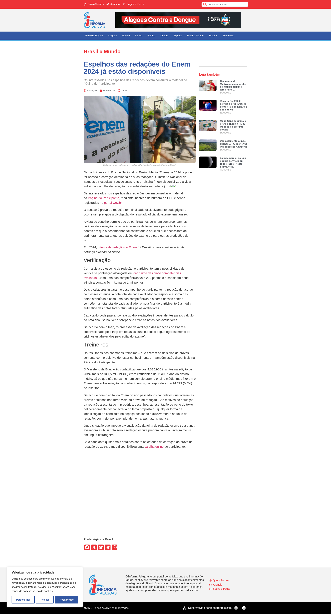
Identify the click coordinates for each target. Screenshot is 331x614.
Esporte (178, 35)
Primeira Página (94, 35)
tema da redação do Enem (118, 247)
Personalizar (23, 599)
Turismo (213, 35)
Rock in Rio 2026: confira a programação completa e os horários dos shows (233, 105)
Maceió (126, 35)
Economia (228, 35)
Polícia (138, 35)
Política (151, 35)
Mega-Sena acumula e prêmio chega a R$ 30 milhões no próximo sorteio (233, 125)
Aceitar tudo (67, 599)
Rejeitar (45, 599)
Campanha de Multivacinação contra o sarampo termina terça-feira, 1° (233, 85)
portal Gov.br (113, 202)
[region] (45, 587)
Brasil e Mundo (195, 35)
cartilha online (154, 446)
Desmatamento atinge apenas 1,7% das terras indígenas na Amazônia (233, 143)
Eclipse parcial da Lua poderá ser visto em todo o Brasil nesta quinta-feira (233, 162)
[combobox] (225, 4)
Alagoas (112, 35)
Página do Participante (103, 198)
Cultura (164, 35)
